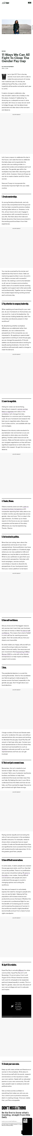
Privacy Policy (10, 1125)
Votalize (4, 749)
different (21, 970)
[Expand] (24, 1119)
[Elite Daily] (5, 3)
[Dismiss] (30, 1119)
